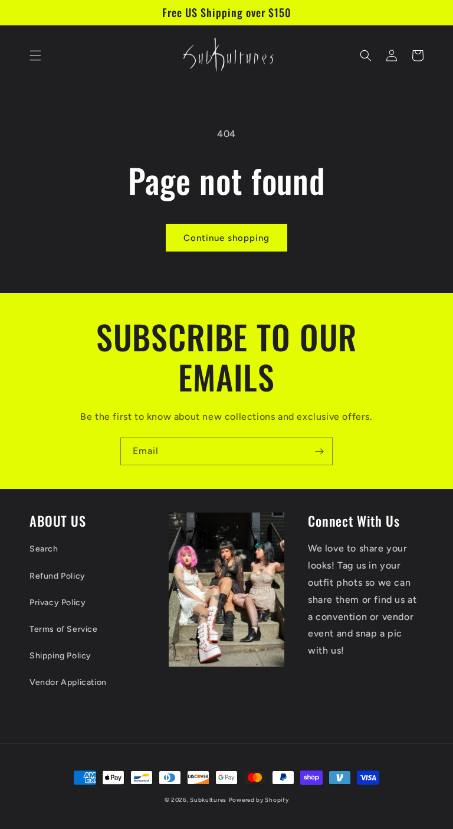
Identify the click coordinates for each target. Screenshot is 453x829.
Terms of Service (63, 629)
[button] (35, 55)
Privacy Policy (57, 603)
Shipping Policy (60, 656)
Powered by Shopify (259, 800)
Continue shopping (226, 238)
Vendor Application (68, 682)
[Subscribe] (319, 451)
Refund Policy (57, 576)
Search (43, 549)
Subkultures (208, 800)
